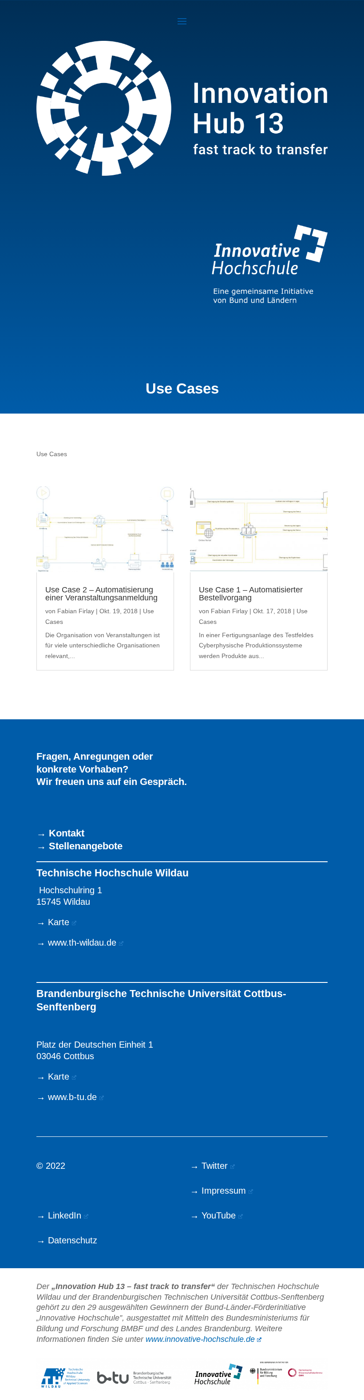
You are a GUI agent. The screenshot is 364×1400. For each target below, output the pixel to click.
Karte (58, 922)
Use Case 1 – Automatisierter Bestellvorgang (251, 593)
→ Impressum (218, 1190)
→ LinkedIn (58, 1215)
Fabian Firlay (75, 611)
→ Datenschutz (66, 1240)
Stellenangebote (86, 846)
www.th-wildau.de (82, 942)
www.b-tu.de (72, 1097)
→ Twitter (209, 1166)
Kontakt (66, 833)
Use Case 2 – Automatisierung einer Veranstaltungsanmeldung (101, 593)
